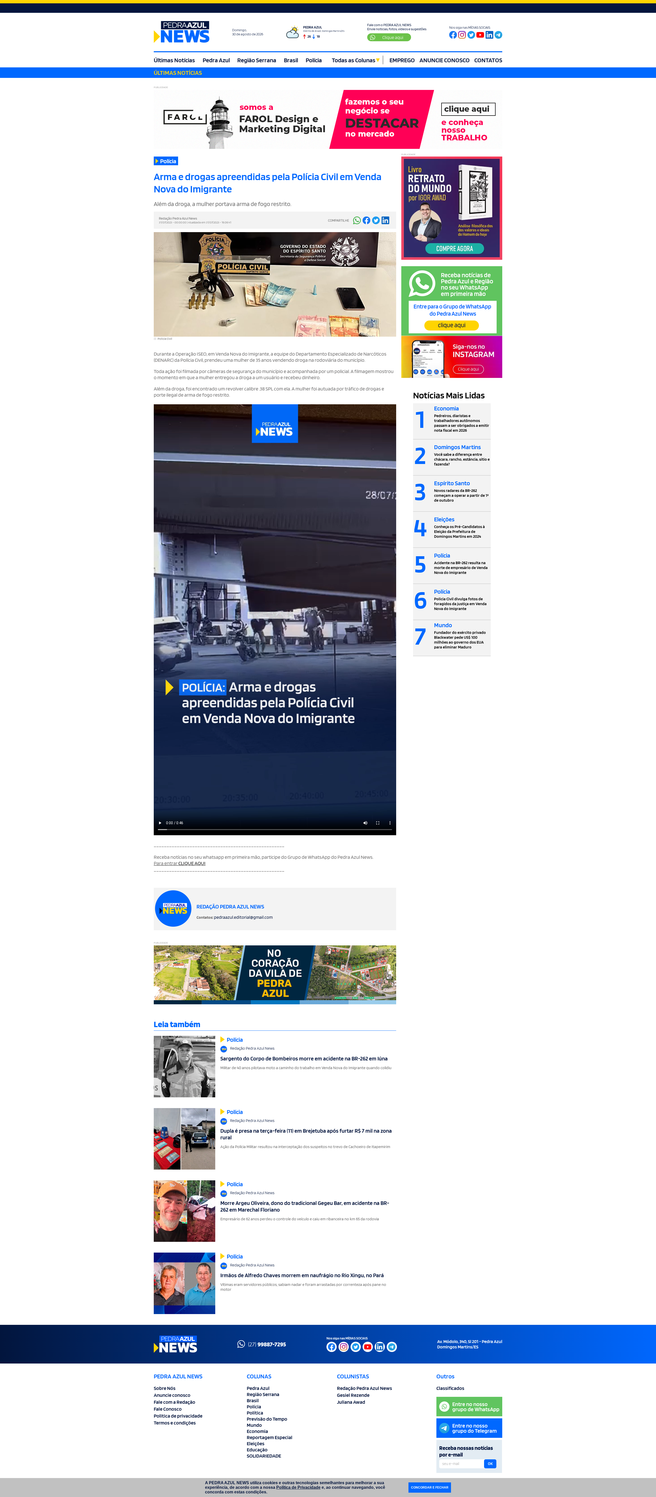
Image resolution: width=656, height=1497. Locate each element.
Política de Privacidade (298, 1487)
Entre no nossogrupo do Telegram (474, 1428)
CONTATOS (488, 60)
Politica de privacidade (178, 1416)
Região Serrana (256, 60)
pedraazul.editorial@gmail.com (243, 917)
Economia (257, 1431)
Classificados (450, 1388)
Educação (257, 1450)
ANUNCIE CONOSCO (444, 60)
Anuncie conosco (172, 1395)
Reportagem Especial (269, 1437)
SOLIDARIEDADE (264, 1456)
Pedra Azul (216, 60)
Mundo (254, 1425)
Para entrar (180, 863)
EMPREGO (402, 60)
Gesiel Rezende (353, 1395)
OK (490, 1463)
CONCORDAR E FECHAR (429, 1487)
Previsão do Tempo (267, 1419)
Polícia (314, 60)
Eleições (255, 1443)
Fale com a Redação (174, 1402)
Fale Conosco (168, 1409)
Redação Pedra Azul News (364, 1388)
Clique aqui (392, 37)
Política (255, 1413)
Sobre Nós (165, 1388)
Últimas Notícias (174, 60)
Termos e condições (175, 1423)
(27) (267, 1344)
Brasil (291, 60)
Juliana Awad (351, 1402)
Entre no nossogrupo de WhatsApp (475, 1406)
